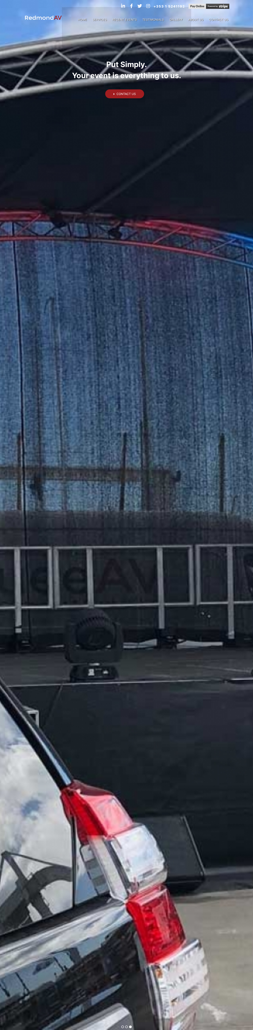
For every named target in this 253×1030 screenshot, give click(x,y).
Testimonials (153, 19)
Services (100, 19)
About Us (196, 19)
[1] (122, 1027)
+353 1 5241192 (169, 6)
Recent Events (124, 19)
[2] (126, 1027)
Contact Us (218, 19)
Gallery (176, 19)
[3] (130, 1027)
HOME (82, 19)
